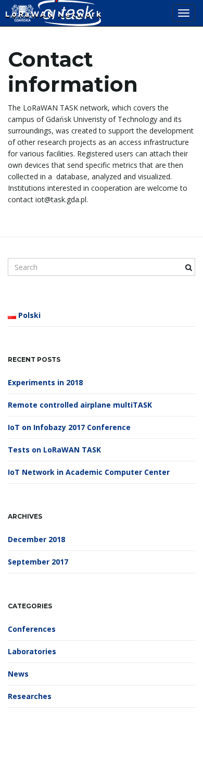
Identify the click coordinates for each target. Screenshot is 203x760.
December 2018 (36, 539)
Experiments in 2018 (45, 382)
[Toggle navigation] (183, 13)
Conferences (32, 629)
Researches (30, 696)
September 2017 (38, 562)
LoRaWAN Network (54, 14)
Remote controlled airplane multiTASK (80, 405)
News (18, 674)
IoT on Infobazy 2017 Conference (69, 427)
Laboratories (32, 651)
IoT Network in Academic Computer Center (89, 472)
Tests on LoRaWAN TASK (54, 450)
